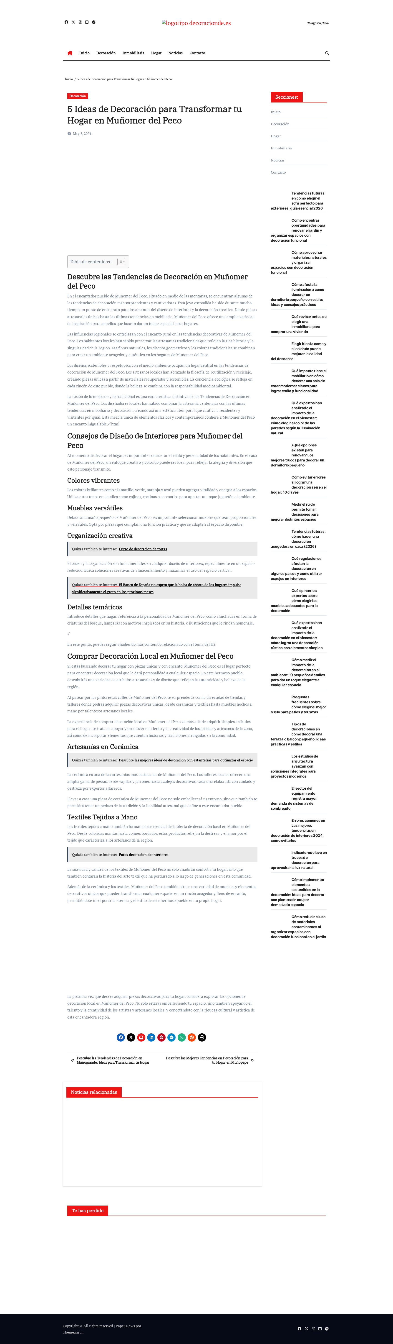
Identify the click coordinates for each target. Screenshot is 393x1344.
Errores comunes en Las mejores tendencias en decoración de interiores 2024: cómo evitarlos (298, 830)
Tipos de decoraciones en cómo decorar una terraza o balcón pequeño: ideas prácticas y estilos (298, 734)
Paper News (125, 1325)
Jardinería (148, 1228)
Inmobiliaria (133, 52)
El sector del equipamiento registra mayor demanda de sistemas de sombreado (294, 798)
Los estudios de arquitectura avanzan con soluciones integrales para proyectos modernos (294, 766)
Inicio (84, 52)
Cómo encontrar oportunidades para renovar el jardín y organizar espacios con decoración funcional (298, 230)
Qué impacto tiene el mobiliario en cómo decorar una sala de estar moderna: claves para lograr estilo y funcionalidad (299, 381)
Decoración (106, 52)
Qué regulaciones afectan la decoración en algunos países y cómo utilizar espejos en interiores (296, 568)
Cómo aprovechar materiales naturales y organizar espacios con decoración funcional (299, 262)
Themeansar (73, 1332)
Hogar (156, 52)
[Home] (70, 53)
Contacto (197, 52)
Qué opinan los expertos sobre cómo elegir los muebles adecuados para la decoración (294, 600)
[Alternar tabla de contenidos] (119, 262)
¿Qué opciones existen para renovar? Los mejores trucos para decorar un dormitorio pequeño (297, 455)
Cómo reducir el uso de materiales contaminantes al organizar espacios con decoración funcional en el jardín (298, 926)
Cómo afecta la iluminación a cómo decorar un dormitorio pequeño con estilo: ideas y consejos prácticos (297, 294)
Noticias (176, 52)
